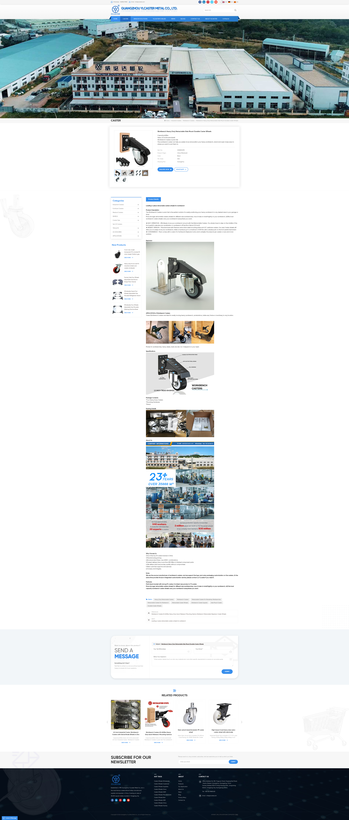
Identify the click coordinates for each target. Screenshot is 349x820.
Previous (107, 722)
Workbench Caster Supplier (199, 602)
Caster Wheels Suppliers (161, 786)
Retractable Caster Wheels (180, 602)
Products (180, 784)
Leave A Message (11, 818)
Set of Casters (117, 224)
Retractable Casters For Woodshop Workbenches (206, 599)
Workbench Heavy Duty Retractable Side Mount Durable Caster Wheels (182, 644)
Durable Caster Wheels (154, 606)
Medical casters (118, 212)
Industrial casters (176, 120)
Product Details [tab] (153, 199)
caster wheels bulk (159, 797)
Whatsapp (180, 169)
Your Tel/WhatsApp (160, 649)
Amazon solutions (140, 19)
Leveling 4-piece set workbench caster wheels (223, 731)
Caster (125, 19)
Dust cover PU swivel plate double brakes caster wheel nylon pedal (158, 731)
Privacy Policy (182, 797)
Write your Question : (160, 656)
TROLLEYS (116, 228)
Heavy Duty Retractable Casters (164, 599)
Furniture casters (118, 208)
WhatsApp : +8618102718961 (120, 2)
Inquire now (164, 169)
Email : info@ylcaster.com (138, 2)
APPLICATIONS (117, 236)
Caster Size (116, 220)
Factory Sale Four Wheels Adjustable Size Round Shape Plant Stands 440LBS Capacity (131, 280)
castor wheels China (160, 803)
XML (218, 814)
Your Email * (199, 649)
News (173, 19)
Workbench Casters (182, 599)
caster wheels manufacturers (162, 794)
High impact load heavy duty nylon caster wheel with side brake (126, 731)
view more (127, 257)
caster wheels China (160, 789)
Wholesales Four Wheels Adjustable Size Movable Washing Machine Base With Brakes (131, 307)
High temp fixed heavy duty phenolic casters (191, 731)
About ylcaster (211, 19)
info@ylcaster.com (211, 795)
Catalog (226, 19)
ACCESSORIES (117, 232)
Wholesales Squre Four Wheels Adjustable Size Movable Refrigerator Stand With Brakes (132, 294)
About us (181, 789)
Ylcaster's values (159, 19)
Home (115, 19)
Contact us (195, 19)
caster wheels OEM (160, 800)
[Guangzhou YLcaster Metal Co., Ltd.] (115, 10)
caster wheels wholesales (162, 781)
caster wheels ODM (160, 792)
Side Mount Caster (216, 602)
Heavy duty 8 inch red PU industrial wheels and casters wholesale (131, 266)
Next (241, 722)
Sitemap (213, 814)
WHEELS (115, 216)
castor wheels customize (161, 784)
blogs (183, 19)
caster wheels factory (160, 805)
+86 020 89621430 (210, 791)
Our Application (182, 786)
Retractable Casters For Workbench (158, 602)
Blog (179, 794)
